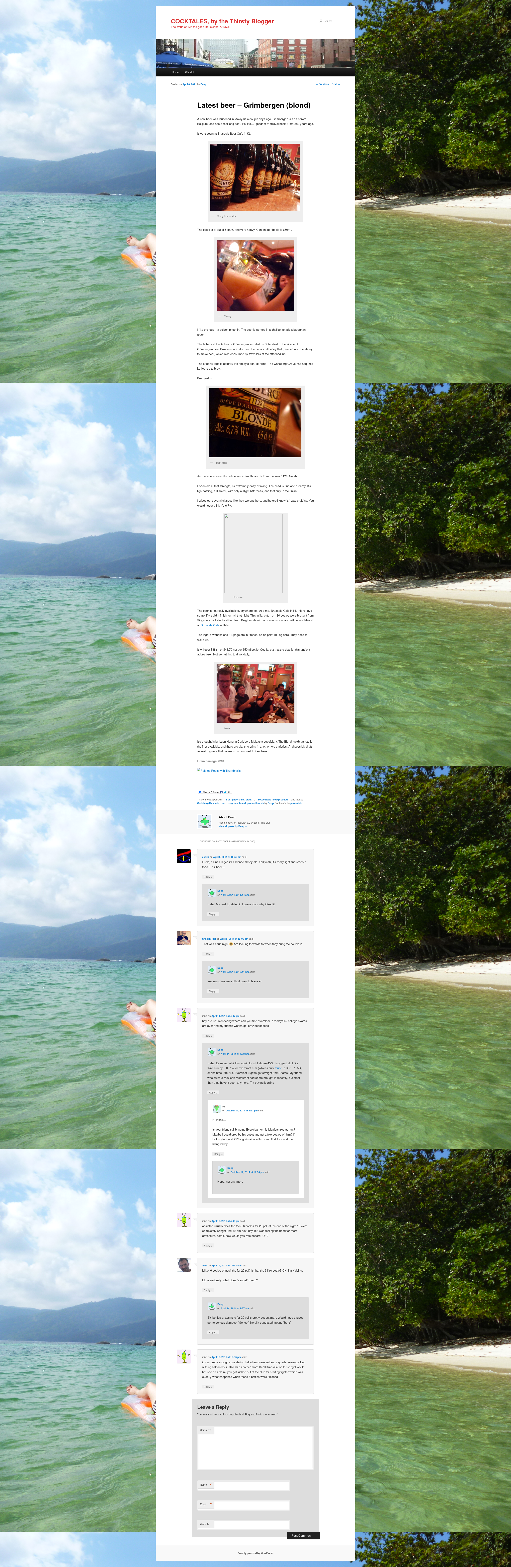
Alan (204, 1265)
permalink (296, 803)
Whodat (189, 72)
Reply (208, 876)
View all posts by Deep (233, 826)
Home (175, 72)
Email (206, 1504)
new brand (240, 803)
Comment (205, 1430)
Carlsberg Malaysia (208, 803)
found (278, 1068)
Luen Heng (227, 803)
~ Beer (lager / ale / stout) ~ (239, 799)
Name (206, 1484)
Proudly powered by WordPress (255, 1553)
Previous (322, 84)
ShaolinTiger (209, 938)
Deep (203, 84)
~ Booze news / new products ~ (273, 799)
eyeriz (205, 857)
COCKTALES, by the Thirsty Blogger (222, 21)
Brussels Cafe (210, 625)
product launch (255, 803)
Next (336, 84)
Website (204, 1524)
